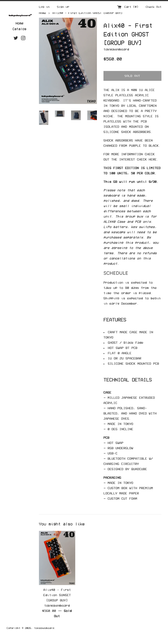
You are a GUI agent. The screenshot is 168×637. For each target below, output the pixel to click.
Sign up (63, 6)
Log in (44, 6)
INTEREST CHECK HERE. (140, 159)
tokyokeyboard (44, 628)
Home (19, 23)
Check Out (153, 6)
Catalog (19, 28)
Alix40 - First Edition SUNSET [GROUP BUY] (57, 595)
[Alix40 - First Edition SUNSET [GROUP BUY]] (57, 558)
